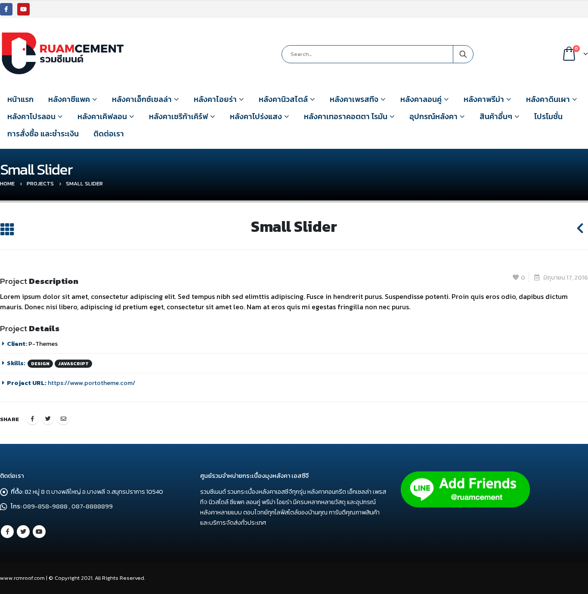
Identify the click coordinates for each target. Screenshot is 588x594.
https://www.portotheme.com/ (91, 383)
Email (63, 418)
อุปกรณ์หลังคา (433, 116)
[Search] (463, 54)
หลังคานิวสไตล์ (283, 99)
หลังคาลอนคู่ (421, 99)
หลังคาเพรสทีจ (354, 99)
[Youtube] (23, 9)
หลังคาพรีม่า (484, 99)
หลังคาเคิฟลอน (102, 116)
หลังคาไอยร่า (215, 99)
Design (40, 363)
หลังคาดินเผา (548, 99)
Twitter (48, 418)
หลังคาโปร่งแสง (256, 116)
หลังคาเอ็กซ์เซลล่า (142, 99)
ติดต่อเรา (108, 133)
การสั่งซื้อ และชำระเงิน (43, 133)
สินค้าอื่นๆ (496, 116)
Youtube (39, 531)
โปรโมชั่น (548, 116)
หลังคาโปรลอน (31, 116)
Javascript (73, 363)
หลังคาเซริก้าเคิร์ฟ (178, 116)
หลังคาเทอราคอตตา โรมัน (345, 116)
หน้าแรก (20, 99)
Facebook (32, 418)
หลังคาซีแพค (69, 99)
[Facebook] (6, 9)
